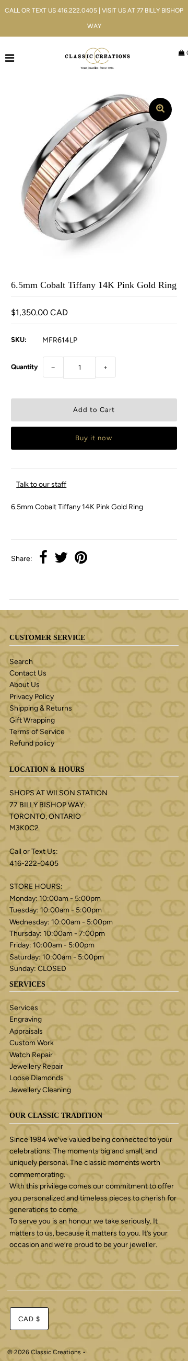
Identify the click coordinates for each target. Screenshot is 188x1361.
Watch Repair (31, 1054)
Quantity (24, 367)
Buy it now (93, 438)
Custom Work (31, 1042)
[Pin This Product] (81, 559)
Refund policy (31, 743)
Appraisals (26, 1031)
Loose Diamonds (36, 1077)
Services (23, 1007)
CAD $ (29, 1319)
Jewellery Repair (36, 1066)
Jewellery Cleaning (40, 1089)
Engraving (25, 1019)
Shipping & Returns (40, 708)
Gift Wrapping (32, 720)
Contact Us (27, 673)
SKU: (19, 340)
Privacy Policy (31, 696)
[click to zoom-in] (160, 109)
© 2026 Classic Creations (44, 1352)
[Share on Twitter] (61, 559)
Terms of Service (37, 731)
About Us (24, 684)
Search (21, 661)
